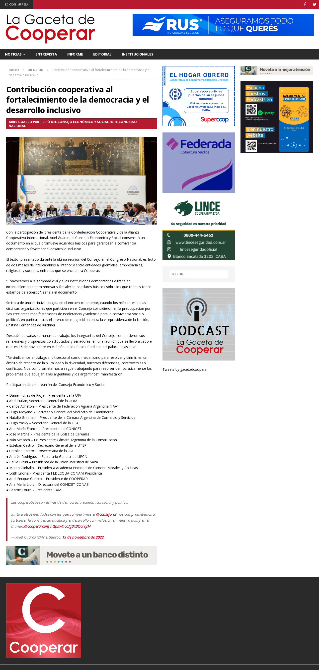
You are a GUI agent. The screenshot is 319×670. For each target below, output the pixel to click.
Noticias (13, 54)
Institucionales (137, 54)
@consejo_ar (106, 514)
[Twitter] (314, 4)
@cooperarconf (36, 526)
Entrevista (46, 54)
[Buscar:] (198, 274)
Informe (75, 54)
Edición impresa (16, 4)
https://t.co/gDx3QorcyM (70, 526)
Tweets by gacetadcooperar (185, 369)
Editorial (102, 54)
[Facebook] (305, 4)
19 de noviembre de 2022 (83, 537)
